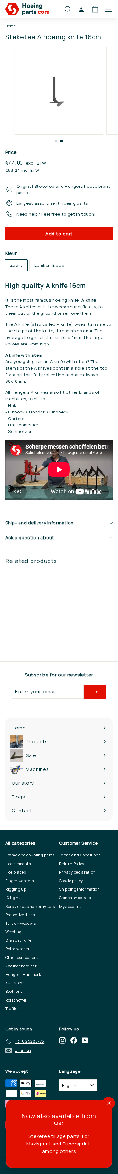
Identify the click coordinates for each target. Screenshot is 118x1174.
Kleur (11, 253)
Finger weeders (19, 880)
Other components (22, 957)
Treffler (12, 1008)
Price (11, 152)
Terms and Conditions (80, 855)
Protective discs (20, 915)
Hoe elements (18, 863)
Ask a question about (29, 537)
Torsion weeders (20, 923)
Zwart (16, 265)
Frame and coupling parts (29, 855)
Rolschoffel (15, 1000)
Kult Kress (15, 983)
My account (70, 906)
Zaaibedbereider (21, 966)
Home (10, 26)
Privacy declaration (77, 872)
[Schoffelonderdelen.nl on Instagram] (62, 1040)
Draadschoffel (18, 940)
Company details (75, 897)
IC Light (12, 897)
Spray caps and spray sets (30, 906)
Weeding (13, 931)
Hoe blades (15, 872)
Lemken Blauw (49, 265)
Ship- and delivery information (39, 523)
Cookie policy (71, 880)
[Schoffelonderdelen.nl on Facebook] (73, 1040)
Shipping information (79, 889)
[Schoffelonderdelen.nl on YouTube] (85, 1040)
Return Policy (71, 863)
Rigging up (15, 889)
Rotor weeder (17, 948)
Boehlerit (13, 991)
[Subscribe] (95, 692)
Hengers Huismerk (23, 974)
